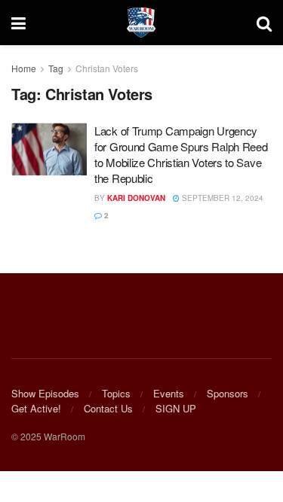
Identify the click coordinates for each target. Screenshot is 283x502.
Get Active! (36, 408)
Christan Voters (106, 68)
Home (23, 68)
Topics (116, 393)
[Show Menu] (18, 22)
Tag (55, 68)
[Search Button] (264, 22)
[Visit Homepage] (141, 23)
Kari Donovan (136, 198)
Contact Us (108, 408)
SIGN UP (175, 408)
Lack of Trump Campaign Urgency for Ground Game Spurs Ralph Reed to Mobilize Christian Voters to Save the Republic (180, 154)
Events (168, 393)
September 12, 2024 (221, 198)
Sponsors (227, 393)
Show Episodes (45, 393)
